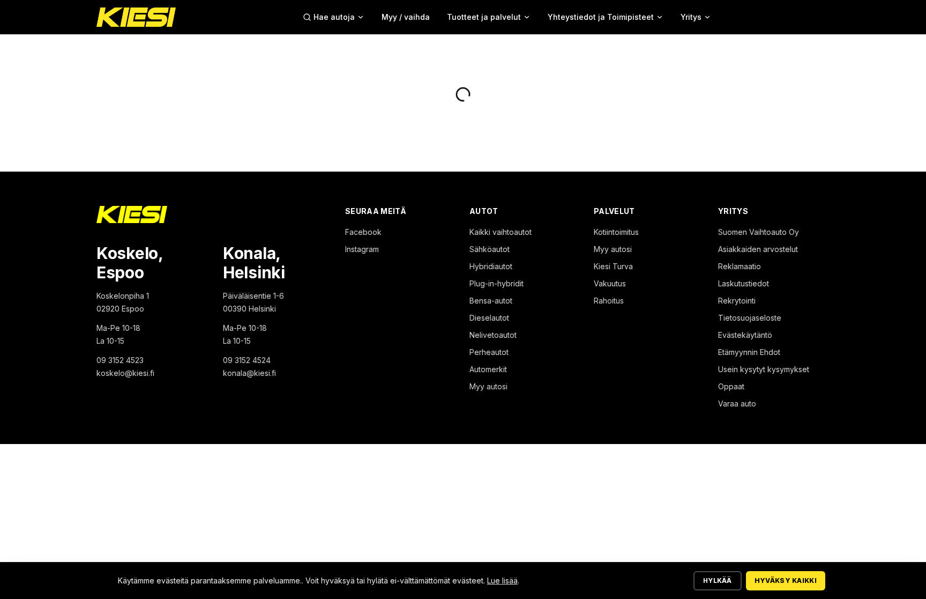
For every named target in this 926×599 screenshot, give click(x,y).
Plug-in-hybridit (496, 283)
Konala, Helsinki (254, 262)
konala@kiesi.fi (249, 373)
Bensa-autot (490, 300)
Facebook (363, 231)
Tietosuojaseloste (749, 317)
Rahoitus (609, 300)
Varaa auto (737, 403)
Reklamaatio (739, 266)
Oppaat (731, 386)
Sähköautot (489, 249)
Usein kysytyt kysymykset (763, 369)
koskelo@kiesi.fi (125, 373)
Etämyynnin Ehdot (749, 352)
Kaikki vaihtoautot (500, 231)
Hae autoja (334, 16)
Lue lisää (502, 580)
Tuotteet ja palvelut (484, 16)
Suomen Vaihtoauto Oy (758, 231)
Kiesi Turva (613, 266)
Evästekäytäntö (745, 334)
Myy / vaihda (406, 16)
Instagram (362, 249)
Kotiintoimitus (616, 231)
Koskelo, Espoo (129, 262)
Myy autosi (488, 386)
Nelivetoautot (493, 334)
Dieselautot (489, 317)
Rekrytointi (737, 300)
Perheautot (489, 352)
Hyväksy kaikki (786, 580)
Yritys (691, 16)
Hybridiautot (490, 266)
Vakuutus (610, 283)
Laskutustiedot (743, 283)
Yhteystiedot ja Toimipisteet (601, 16)
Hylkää (717, 580)
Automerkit (488, 369)
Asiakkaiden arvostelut (758, 249)
